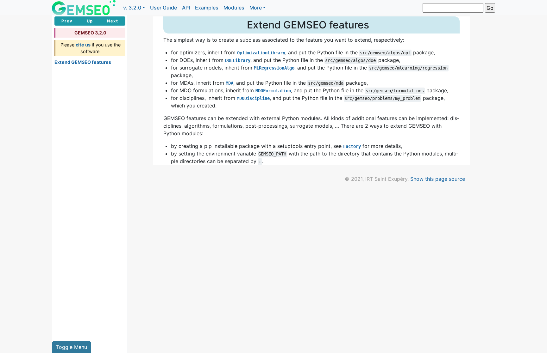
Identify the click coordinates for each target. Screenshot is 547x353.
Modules (233, 7)
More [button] (255, 7)
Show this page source (437, 179)
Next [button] (112, 21)
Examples (206, 7)
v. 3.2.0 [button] (132, 7)
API (186, 7)
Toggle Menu (71, 347)
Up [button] (90, 21)
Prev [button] (66, 21)
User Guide (163, 7)
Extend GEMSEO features (82, 62)
